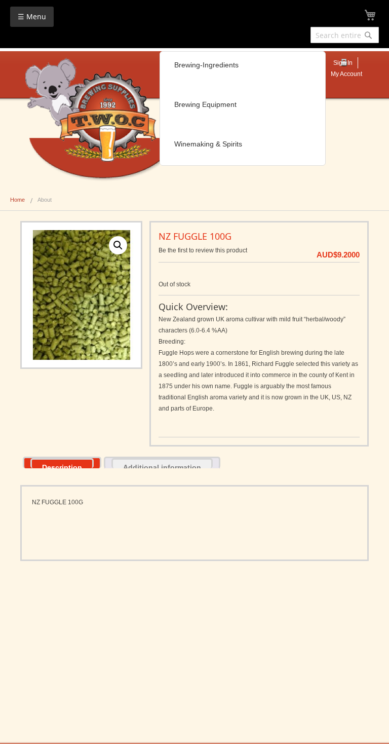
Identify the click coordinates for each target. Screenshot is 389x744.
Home (17, 200)
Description (62, 465)
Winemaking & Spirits (208, 144)
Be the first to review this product (203, 250)
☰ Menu (32, 16)
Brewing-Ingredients (206, 65)
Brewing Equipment (205, 104)
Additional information (162, 465)
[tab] (62, 462)
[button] (118, 245)
